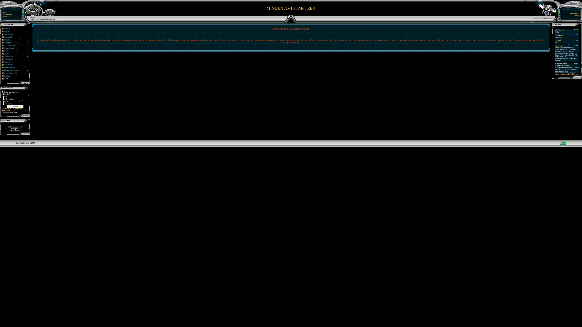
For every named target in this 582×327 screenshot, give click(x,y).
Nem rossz (9, 99)
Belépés (576, 15)
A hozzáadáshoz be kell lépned (566, 74)
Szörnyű (8, 104)
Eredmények (6, 109)
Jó (6, 96)
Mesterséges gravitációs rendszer (42, 19)
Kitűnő (7, 94)
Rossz (7, 101)
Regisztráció (574, 13)
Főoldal (32, 17)
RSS (550, 18)
